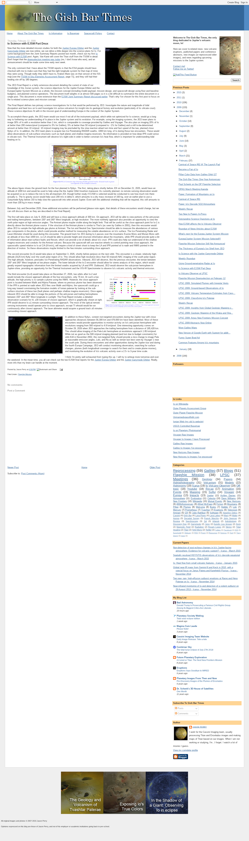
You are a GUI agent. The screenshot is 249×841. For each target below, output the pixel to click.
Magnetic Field (183, 527)
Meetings (180, 479)
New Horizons (234, 501)
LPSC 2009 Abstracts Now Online (195, 323)
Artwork (215, 521)
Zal (205, 521)
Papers (228, 479)
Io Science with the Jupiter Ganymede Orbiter (201, 253)
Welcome (200, 507)
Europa (177, 495)
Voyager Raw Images (183, 435)
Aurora (176, 518)
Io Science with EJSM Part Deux (27, 43)
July (181, 136)
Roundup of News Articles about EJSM (198, 229)
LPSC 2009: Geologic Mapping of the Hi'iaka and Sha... (206, 313)
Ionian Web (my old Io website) (188, 421)
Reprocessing (184, 470)
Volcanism (209, 482)
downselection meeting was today (43, 59)
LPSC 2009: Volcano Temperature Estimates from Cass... (207, 293)
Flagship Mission (25, 374)
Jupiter (210, 495)
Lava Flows (200, 515)
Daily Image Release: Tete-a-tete (192, 639)
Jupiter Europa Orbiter (73, 48)
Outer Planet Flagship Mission (188, 413)
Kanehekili (177, 533)
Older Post (155, 467)
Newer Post (13, 467)
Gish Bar (188, 515)
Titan (186, 530)
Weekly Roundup (187, 258)
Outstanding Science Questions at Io (197, 219)
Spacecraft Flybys (93, 33)
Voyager (229, 492)
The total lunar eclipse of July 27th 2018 (195, 650)
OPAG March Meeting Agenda (193, 189)
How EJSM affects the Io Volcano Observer (200, 224)
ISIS (236, 530)
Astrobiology (230, 521)
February (184, 160)
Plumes (187, 507)
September (185, 126)
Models (229, 482)
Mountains (232, 504)
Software (214, 513)
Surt (231, 533)
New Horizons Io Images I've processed (192, 457)
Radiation (199, 527)
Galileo (209, 470)
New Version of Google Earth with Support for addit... (204, 333)
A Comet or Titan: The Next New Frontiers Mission (199, 660)
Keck (238, 524)
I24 (186, 513)
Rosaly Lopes (214, 527)
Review (176, 521)
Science (223, 533)
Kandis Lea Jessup (223, 524)
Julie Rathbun (199, 513)
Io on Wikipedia (180, 404)
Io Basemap (73, 33)
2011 (179, 97)
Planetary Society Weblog (190, 616)
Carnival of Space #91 (189, 199)
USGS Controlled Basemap (186, 426)
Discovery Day (180, 524)
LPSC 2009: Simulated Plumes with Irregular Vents (204, 283)
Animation (228, 488)
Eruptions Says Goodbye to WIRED (193, 670)
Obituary (187, 533)
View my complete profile (185, 750)
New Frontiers (180, 501)
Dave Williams (228, 498)
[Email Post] (61, 369)
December (184, 111)
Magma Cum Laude (187, 626)
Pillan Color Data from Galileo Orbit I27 (198, 174)
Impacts (194, 495)
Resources (213, 533)
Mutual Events (215, 501)
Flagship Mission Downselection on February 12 (202, 278)
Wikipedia (197, 501)
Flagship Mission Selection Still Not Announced (202, 243)
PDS (196, 533)
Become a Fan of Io (188, 169)
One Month (182, 691)
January (183, 349)
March (182, 155)
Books (213, 507)
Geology (207, 479)
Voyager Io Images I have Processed (191, 439)
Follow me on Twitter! (183, 69)
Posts (180, 708)
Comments (182, 713)
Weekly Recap (186, 209)
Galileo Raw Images (183, 443)
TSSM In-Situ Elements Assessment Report (42, 76)
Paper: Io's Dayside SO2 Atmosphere (197, 204)
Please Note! (183, 629)
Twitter (209, 530)
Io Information (55, 33)
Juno (207, 524)
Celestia (211, 498)
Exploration (196, 498)
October (183, 121)
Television (232, 510)
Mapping (195, 492)
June (182, 141)
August (183, 131)
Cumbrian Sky (184, 647)
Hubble (224, 507)
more (183, 536)
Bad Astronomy (185, 602)
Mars (226, 515)
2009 (179, 107)
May (181, 146)
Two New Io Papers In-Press (192, 214)
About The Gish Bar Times (30, 33)
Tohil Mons (197, 530)
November (184, 116)
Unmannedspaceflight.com (186, 417)
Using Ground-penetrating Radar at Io (197, 263)
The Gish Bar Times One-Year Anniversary (199, 179)
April (181, 151)
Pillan (176, 507)
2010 (179, 102)
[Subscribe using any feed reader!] (185, 74)
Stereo (229, 527)
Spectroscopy (192, 521)
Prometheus (191, 510)
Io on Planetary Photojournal (187, 430)
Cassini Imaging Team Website (193, 636)
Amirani (177, 513)
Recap (210, 488)
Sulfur (212, 492)
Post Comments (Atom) (32, 473)
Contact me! (179, 66)
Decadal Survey (191, 518)
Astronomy (179, 485)
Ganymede (196, 524)
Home (10, 33)
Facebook (228, 530)
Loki (235, 507)
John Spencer (230, 518)
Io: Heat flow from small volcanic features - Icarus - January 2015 (205, 563)
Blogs (228, 470)
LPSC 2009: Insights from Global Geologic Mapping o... (206, 308)
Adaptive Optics (230, 513)
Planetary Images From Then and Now (197, 678)
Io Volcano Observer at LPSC (193, 273)
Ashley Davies (227, 495)
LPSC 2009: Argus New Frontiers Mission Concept (203, 318)
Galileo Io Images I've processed (189, 448)
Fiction (219, 504)
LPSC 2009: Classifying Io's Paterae (196, 298)
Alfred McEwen (205, 504)
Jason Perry (200, 727)
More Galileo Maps (188, 327)
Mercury (177, 510)
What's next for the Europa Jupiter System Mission (204, 234)
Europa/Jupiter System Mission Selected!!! (200, 238)
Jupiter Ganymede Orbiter (137, 360)
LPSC (225, 475)
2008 (179, 356)
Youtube (192, 488)
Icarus (196, 485)
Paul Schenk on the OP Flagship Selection (200, 184)
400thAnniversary (184, 504)
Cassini (176, 515)
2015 (179, 92)
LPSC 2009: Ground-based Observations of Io (201, 288)
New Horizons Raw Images (186, 452)
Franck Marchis (211, 518)
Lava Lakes (215, 515)
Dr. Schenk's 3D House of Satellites (195, 688)
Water (234, 515)
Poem (203, 533)
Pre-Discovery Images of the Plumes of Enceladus (200, 681)
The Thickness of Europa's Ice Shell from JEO (201, 248)
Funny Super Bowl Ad (189, 337)
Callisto (218, 530)
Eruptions (218, 510)
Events (177, 492)
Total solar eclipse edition (188, 618)
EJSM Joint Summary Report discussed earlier (84, 96)
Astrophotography (183, 482)
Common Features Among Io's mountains (199, 342)
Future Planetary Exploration (192, 657)
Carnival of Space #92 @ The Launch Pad (199, 164)
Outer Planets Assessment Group (189, 408)
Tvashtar (205, 510)
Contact (111, 33)
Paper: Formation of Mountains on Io (196, 194)
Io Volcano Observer (218, 485)
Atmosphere (179, 498)
